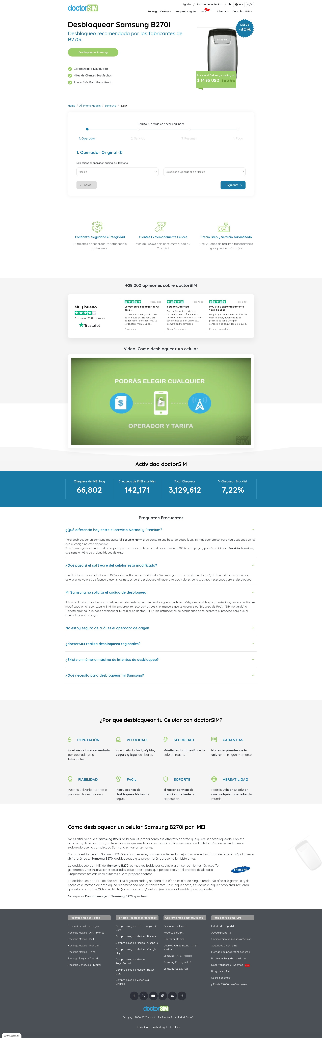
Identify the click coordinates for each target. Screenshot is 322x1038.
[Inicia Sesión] (229, 4)
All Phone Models (90, 105)
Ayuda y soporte (221, 932)
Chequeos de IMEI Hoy (89, 481)
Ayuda (187, 4)
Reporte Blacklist (173, 932)
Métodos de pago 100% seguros (230, 951)
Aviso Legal (160, 1027)
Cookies (175, 1027)
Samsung (110, 105)
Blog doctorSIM (220, 971)
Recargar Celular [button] (158, 11)
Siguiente (232, 185)
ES (240, 4)
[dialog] (11, 1035)
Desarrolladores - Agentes (230, 964)
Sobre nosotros (220, 977)
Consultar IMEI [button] (241, 11)
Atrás (87, 185)
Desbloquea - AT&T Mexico (181, 947)
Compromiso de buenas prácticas (231, 939)
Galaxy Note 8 (178, 962)
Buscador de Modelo (176, 926)
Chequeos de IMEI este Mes (137, 481)
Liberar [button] (221, 11)
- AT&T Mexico (178, 955)
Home (71, 105)
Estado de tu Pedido (209, 4)
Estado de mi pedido (223, 926)
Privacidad (143, 1027)
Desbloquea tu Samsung (93, 52)
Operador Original (174, 939)
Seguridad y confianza (224, 945)
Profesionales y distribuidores (228, 958)
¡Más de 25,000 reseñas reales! (229, 984)
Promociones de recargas (83, 926)
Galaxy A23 (176, 968)
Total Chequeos (185, 481)
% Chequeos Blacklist (232, 481)
